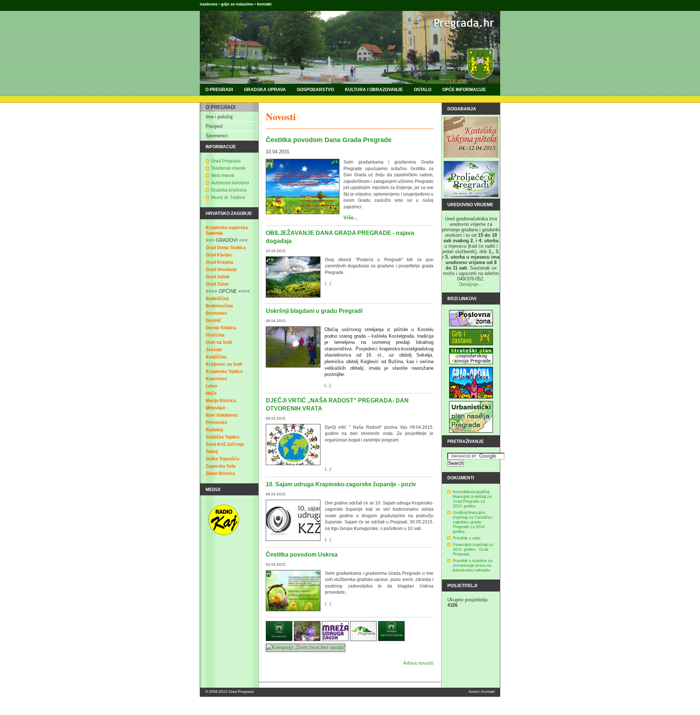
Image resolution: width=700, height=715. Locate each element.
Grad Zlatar (217, 284)
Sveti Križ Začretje (225, 444)
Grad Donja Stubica (226, 247)
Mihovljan (215, 407)
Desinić (213, 320)
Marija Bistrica (221, 400)
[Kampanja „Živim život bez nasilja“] (305, 647)
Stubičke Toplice (223, 437)
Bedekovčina (219, 306)
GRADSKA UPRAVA (265, 89)
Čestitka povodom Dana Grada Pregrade (329, 140)
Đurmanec (217, 313)
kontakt (264, 4)
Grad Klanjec (219, 255)
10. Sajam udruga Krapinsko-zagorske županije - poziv (341, 484)
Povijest (214, 126)
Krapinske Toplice (224, 371)
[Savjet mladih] (363, 639)
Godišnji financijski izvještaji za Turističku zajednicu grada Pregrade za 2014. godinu (472, 522)
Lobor (212, 386)
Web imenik (222, 175)
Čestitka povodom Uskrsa (302, 554)
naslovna (208, 4)
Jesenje (214, 349)
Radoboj (214, 429)
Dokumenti (460, 478)
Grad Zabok (218, 276)
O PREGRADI (219, 89)
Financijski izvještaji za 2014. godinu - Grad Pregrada (473, 549)
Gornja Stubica (221, 327)
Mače (211, 393)
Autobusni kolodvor (230, 182)
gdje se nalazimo (237, 4)
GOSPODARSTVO (315, 89)
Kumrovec (217, 378)
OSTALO (422, 89)
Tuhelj (212, 451)
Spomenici (217, 135)
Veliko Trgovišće (223, 458)
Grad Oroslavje (221, 269)
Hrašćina (215, 335)
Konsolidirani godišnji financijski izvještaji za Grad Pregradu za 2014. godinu (472, 499)
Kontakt (488, 692)
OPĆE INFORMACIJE (464, 89)
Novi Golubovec (222, 415)
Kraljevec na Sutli (224, 364)
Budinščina (217, 298)
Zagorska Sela (221, 466)
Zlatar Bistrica (220, 473)
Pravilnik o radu (466, 538)
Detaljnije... (471, 284)
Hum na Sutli (219, 342)
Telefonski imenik (228, 168)
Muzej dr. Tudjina (228, 197)
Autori (473, 692)
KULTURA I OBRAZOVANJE (374, 89)
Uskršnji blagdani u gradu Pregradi (314, 311)
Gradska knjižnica (228, 190)
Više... (350, 217)
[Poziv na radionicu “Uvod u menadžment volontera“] (335, 639)
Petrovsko (216, 422)
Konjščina (216, 357)
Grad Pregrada (226, 161)
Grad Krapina (219, 262)
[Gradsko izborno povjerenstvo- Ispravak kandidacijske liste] (391, 639)
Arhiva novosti (418, 663)
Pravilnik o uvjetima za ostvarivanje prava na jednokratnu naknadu (472, 565)
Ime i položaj (219, 116)
